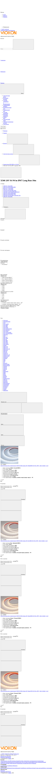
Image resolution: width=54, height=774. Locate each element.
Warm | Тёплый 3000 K (7, 280)
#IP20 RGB (5, 371)
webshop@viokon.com (14, 753)
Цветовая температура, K (6, 283)
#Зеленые (5, 381)
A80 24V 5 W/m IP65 (7, 196)
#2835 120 (5, 346)
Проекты (5, 16)
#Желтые (5, 379)
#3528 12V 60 (6, 356)
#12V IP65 (5, 325)
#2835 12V (5, 347)
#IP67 (4, 373)
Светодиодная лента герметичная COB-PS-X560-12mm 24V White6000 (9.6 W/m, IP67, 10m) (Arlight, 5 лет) (24, 465)
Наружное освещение (5, 115)
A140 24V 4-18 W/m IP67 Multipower (11, 191)
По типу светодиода (5, 250)
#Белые (4, 377)
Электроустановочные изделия (19, 763)
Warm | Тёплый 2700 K (7, 281)
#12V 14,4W (6, 324)
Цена (2, 424)
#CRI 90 (5, 366)
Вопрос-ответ (26, 768)
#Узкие (4, 389)
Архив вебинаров (16, 768)
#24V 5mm (5, 338)
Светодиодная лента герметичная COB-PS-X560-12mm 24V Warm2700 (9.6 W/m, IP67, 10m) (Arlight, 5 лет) (24, 691)
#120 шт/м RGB (6, 321)
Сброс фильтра (4, 261)
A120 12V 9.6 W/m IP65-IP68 (9, 190)
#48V (4, 360)
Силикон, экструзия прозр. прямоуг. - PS (11, 304)
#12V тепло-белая (7, 332)
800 (3, 298)
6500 (3, 290)
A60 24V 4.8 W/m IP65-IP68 (9, 193)
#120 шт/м (5, 320)
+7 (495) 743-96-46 (5, 753)
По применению (4, 260)
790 (3, 297)
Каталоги (3, 768)
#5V (4, 362)
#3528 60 (5, 358)
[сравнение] (11, 505)
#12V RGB (5, 327)
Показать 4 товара (4, 308)
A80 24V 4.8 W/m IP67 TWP (9, 194)
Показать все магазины (6, 756)
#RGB (4, 375)
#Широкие (5, 390)
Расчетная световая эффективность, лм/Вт (10, 305)
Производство (6, 765)
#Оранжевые (6, 384)
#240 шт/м (5, 334)
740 (3, 294)
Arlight (9, 758)
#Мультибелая (6, 383)
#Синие (5, 388)
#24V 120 (5, 337)
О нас (4, 14)
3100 (3, 287)
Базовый (3, 230)
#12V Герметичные (7, 328)
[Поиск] (23, 44)
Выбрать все (3, 275)
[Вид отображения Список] (32, 408)
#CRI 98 (5, 369)
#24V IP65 (5, 340)
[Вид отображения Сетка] (11, 408)
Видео (6, 768)
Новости (5, 15)
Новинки (5, 130)
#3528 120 (5, 353)
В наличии (5, 264)
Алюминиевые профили (6, 106)
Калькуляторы (32, 768)
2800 (3, 285)
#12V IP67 (5, 326)
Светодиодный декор (7, 763)
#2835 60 (5, 351)
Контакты (12, 30)
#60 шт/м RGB (6, 365)
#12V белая (5, 331)
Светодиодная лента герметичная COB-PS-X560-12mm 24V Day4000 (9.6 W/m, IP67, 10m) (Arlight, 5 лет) (24, 540)
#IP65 (4, 372)
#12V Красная (6, 330)
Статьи (21, 768)
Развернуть (6, 207)
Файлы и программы (47, 768)
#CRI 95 (5, 367)
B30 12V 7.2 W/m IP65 (8, 188)
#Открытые (5, 385)
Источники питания (5, 99)
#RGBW (5, 376)
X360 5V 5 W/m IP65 (7, 186)
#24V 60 (5, 339)
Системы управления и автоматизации (28, 761)
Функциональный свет (10, 762)
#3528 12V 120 (6, 354)
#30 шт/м (5, 352)
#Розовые (5, 386)
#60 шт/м (5, 363)
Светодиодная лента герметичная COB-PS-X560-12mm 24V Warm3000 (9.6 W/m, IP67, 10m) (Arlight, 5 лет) (24, 616)
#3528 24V (5, 357)
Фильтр (2, 445)
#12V (4, 322)
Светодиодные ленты (5, 761)
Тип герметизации (5, 300)
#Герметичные (6, 378)
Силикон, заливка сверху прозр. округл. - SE (12, 302)
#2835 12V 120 (6, 348)
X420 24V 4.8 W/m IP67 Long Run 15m (11, 195)
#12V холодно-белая (7, 333)
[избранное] (11, 516)
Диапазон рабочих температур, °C (8, 306)
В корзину (23, 499)
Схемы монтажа (39, 768)
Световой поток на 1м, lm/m (7, 291)
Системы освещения (5, 113)
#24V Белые (6, 344)
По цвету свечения (5, 240)
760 (3, 295)
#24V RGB (5, 343)
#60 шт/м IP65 (6, 364)
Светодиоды (6, 124)
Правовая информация (6, 757)
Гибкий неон (5, 118)
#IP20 (4, 370)
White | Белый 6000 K (7, 277)
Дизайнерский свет (19, 762)
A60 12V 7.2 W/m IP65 (8, 189)
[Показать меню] (17, 139)
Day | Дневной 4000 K (7, 279)
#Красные (5, 382)
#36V (4, 359)
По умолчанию (4, 413)
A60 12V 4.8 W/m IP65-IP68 (9, 187)
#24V (4, 335)
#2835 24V (5, 350)
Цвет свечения (4, 274)
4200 (3, 288)
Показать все (4, 401)
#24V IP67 (5, 341)
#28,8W (5, 345)
